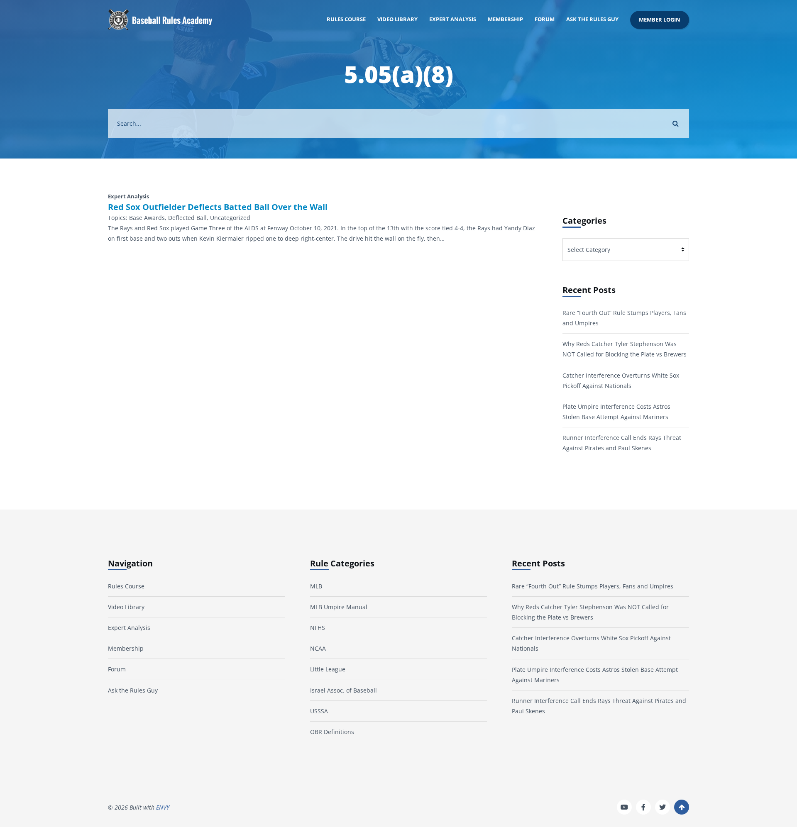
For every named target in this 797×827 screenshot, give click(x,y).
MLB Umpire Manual (338, 607)
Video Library (397, 19)
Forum (545, 19)
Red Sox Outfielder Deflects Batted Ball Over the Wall (218, 207)
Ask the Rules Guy (592, 19)
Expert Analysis (452, 19)
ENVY (162, 807)
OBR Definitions (332, 732)
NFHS (317, 628)
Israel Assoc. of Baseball (343, 690)
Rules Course (346, 19)
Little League (327, 669)
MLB (316, 586)
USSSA (319, 711)
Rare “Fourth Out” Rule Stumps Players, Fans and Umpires (592, 586)
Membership (505, 19)
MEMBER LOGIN (659, 19)
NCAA (318, 648)
